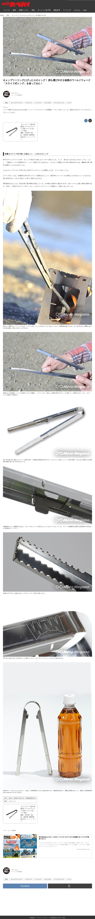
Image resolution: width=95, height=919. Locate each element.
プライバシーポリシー (42, 917)
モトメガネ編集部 (16, 95)
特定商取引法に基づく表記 (57, 917)
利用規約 (32, 917)
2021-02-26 (14, 93)
